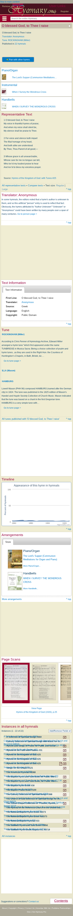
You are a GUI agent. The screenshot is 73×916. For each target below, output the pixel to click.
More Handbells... (30, 588)
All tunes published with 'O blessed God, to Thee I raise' (30, 419)
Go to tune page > (12, 361)
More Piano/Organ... (32, 566)
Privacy (21, 908)
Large (5, 189)
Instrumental (9, 85)
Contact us (34, 901)
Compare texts (35, 185)
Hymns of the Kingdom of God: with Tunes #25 (34, 178)
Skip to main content (9, 2)
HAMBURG (7, 381)
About (4, 908)
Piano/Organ (10, 70)
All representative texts (14, 185)
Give (29, 912)
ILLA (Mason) (8, 370)
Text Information (13, 290)
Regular (60, 185)
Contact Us (29, 908)
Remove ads (8, 6)
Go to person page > (27, 214)
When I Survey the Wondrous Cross (29, 92)
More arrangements (12, 599)
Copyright (12, 908)
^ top (68, 189)
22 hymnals (20, 44)
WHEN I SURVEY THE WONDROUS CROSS (33, 106)
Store (8, 542)
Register (65, 11)
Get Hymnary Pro (39, 912)
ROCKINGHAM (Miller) (13, 334)
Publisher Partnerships (61, 908)
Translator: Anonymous (13, 36)
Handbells (8, 99)
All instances (8, 836)
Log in (53, 11)
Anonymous (28, 302)
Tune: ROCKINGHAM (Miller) (16, 40)
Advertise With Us (43, 908)
